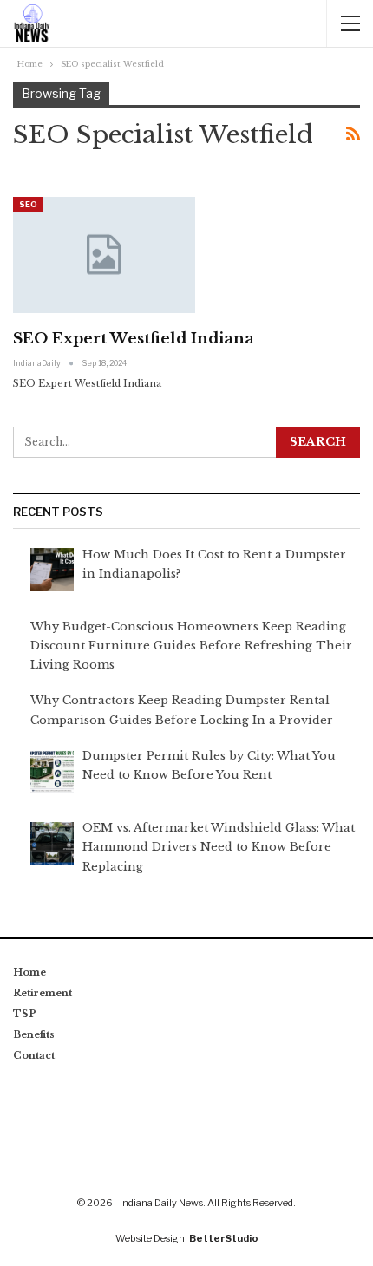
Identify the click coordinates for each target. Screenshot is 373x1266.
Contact (34, 1055)
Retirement (42, 993)
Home (29, 972)
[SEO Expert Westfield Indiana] (104, 255)
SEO (28, 204)
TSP (24, 1014)
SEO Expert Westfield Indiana (133, 339)
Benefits (34, 1034)
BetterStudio (223, 1238)
